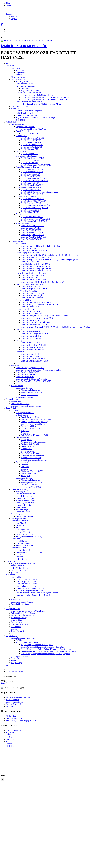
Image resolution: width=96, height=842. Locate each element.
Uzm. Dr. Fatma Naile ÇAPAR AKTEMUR (33, 381)
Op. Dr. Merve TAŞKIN (30, 174)
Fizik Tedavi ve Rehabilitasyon (28, 291)
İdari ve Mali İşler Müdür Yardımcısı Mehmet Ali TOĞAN (44, 99)
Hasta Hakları (16, 620)
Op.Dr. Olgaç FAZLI (29, 133)
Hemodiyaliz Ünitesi (24, 491)
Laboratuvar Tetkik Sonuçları (22, 602)
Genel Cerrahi (21, 136)
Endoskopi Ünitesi (23, 512)
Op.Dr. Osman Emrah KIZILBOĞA (35, 205)
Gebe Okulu (21, 507)
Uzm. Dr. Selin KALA (30, 307)
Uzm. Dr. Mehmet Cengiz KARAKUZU (37, 318)
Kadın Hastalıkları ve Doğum (27, 167)
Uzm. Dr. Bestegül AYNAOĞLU (34, 325)
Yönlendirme (11, 575)
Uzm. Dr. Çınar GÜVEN (31, 228)
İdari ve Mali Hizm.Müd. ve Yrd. (29, 93)
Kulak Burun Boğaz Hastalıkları (29, 187)
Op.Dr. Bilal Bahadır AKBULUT (34, 129)
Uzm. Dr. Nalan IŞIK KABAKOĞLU (36, 302)
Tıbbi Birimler (11, 408)
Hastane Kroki (16, 622)
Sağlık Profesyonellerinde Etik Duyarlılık (37, 645)
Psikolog (19, 557)
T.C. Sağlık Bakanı (23, 81)
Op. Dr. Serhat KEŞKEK (31, 210)
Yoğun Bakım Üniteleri (25, 498)
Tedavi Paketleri (17, 566)
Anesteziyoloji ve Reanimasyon (33, 442)
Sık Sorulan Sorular (18, 618)
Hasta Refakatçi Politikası (26, 586)
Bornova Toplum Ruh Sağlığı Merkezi (26, 406)
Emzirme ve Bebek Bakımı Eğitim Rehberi (33, 595)
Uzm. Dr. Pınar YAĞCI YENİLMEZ (35, 322)
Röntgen (24, 464)
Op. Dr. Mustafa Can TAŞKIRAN (34, 208)
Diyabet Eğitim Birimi (25, 505)
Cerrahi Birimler (17, 124)
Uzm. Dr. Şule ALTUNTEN (32, 226)
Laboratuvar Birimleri (24, 388)
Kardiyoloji (20, 329)
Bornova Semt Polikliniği (21, 404)
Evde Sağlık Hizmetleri (25, 503)
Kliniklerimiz (16, 410)
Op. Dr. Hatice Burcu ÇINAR (33, 169)
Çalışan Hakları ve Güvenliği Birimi (30, 552)
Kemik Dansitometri (29, 473)
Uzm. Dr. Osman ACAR (26, 374)
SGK (8, 741)
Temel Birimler (17, 386)
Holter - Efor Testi (23, 532)
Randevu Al (15, 599)
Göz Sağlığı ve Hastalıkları (26, 156)
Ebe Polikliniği (22, 509)
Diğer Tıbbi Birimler (19, 548)
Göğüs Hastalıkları (23, 300)
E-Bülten (19, 640)
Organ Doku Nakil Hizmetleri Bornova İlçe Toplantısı (42, 647)
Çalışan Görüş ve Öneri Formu (23, 613)
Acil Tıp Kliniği (17, 365)
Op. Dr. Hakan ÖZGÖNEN (32, 172)
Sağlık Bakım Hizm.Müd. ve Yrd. (29, 102)
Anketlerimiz (16, 627)
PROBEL (10, 746)
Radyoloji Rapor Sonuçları (21, 604)
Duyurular (15, 606)
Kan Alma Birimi (23, 523)
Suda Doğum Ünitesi (24, 496)
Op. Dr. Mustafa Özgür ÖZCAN (34, 178)
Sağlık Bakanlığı (12, 732)
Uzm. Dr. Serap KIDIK (30, 354)
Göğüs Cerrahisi (27, 451)
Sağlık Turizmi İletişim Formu (23, 615)
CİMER (9, 735)
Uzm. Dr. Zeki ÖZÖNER (31, 343)
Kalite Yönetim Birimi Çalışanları (29, 111)
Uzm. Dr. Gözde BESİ (25, 377)
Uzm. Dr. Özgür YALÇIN (31, 239)
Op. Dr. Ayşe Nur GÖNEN (32, 145)
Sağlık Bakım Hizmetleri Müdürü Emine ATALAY (41, 104)
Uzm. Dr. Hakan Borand (30, 286)
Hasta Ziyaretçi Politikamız (26, 584)
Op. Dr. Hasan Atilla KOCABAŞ (34, 201)
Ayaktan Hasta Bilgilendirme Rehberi (31, 588)
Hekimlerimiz (11, 122)
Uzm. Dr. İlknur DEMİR (31, 311)
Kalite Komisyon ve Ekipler (27, 113)
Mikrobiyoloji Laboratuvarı (31, 392)
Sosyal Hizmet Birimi (24, 550)
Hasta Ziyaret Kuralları (20, 624)
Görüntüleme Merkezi (24, 397)
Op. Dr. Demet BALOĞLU (32, 185)
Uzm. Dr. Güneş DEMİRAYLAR (34, 361)
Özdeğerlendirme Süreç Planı (27, 115)
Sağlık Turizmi (12, 561)
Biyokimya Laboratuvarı (30, 390)
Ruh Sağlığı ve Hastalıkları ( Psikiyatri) (36, 435)
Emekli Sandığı (12, 739)
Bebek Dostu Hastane (24, 516)
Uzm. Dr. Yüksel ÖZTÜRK (32, 232)
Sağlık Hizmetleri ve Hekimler (23, 563)
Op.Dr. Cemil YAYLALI (31, 142)
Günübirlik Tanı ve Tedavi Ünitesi (29, 487)
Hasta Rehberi (16, 577)
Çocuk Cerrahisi (22, 131)
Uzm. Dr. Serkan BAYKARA (33, 358)
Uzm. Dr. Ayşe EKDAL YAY (33, 320)
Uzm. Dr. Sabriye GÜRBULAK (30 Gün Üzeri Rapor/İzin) (44, 316)
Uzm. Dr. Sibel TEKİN (30, 277)
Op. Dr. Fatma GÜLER (30, 160)
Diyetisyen (20, 554)
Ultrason (24, 469)
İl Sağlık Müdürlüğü (14, 730)
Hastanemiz (15, 68)
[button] (9, 14)
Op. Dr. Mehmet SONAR (31, 203)
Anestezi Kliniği (22, 223)
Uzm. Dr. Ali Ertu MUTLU (32, 298)
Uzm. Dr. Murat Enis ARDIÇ (27, 372)
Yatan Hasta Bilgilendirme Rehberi (30, 590)
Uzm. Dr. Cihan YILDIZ (31, 356)
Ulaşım (14, 629)
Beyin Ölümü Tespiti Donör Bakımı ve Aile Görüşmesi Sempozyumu (48, 651)
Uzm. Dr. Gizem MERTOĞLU (33, 280)
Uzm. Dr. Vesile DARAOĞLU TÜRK (31, 379)
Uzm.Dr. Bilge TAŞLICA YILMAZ (35, 264)
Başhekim (25, 88)
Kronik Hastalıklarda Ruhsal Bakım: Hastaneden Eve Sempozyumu (47, 649)
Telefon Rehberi (17, 631)
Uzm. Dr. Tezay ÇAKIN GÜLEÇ (34, 345)
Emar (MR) (25, 467)
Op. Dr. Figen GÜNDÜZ (31, 140)
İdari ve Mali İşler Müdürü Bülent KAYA (37, 95)
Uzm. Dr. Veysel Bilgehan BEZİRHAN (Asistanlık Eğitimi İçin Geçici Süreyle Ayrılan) (55, 327)
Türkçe (9, 3)
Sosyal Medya (16, 663)
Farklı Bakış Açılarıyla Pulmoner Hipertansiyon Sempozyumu (45, 654)
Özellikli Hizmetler (18, 489)
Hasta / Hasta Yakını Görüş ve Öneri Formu (28, 611)
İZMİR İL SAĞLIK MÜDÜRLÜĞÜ (24, 46)
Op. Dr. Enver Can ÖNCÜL (32, 194)
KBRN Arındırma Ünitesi (26, 500)
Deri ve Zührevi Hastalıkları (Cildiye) (31, 273)
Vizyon (19, 75)
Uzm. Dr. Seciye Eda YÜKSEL (33, 275)
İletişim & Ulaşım (13, 609)
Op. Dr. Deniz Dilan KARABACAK (36, 165)
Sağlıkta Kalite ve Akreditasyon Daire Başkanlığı (35, 117)
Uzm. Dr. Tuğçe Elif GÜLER (32, 235)
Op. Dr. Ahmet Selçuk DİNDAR (34, 221)
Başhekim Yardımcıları (30, 90)
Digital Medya (11, 636)
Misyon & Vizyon (18, 77)
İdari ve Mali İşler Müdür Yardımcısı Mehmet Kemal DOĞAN (45, 97)
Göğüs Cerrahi (22, 151)
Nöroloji (19, 340)
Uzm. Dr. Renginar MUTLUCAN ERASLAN (39, 304)
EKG (18, 527)
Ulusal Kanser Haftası (14, 671)
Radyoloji (20, 352)
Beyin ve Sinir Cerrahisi (25, 127)
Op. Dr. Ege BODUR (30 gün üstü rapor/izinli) (39, 192)
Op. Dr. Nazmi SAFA (29, 154)
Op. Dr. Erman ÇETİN (30, 149)
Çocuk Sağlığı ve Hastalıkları (27, 253)
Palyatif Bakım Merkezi (25, 494)
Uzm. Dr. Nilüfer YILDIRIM (32, 349)
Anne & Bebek (17, 514)
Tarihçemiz (20, 70)
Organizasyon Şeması (19, 106)
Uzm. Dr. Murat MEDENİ (31, 313)
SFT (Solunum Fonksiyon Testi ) (29, 536)
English (9, 5)
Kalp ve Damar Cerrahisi (31, 458)
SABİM (9, 737)
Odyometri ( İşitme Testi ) (26, 534)
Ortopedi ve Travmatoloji (26, 196)
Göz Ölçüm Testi (23, 530)
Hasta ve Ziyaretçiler (19, 570)
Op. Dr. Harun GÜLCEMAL (32, 138)
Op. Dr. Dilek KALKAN (31, 190)
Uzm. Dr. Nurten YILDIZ (31, 336)
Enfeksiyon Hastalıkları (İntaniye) (29, 284)
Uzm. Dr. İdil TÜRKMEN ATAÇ (34, 250)
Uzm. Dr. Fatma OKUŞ (30, 331)
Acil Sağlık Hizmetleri (25, 413)
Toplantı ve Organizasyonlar (27, 642)
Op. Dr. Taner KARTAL (31, 176)
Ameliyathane (26, 440)
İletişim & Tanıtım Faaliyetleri (22, 638)
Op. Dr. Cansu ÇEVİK (30, 183)
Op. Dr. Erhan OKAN (30, 212)
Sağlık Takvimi (22, 656)
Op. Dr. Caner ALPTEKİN (32, 217)
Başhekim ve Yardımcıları (26, 86)
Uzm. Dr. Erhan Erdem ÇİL (32, 295)
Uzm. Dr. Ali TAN (28, 248)
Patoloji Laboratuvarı (29, 395)
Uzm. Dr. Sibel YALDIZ (31, 262)
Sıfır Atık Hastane (23, 543)
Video (13, 660)
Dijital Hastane (22, 541)
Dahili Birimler (17, 241)
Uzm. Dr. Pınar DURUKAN (32, 293)
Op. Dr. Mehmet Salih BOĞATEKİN (36, 219)
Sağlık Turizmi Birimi (19, 568)
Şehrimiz (14, 572)
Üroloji (19, 214)
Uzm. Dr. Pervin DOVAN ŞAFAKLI (36, 271)
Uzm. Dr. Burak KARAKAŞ (32, 347)
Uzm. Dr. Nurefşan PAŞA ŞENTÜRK (36, 268)
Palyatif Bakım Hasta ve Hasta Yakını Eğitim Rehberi (37, 593)
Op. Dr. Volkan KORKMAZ (32, 199)
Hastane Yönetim (18, 79)
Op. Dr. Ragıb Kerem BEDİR (33, 158)
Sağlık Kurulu (21, 559)
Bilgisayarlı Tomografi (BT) (32, 471)
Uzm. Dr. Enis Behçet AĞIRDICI (34, 334)
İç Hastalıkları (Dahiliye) (26, 309)
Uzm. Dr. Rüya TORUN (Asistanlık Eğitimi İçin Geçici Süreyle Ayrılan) (49, 259)
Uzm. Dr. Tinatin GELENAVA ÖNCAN (37, 257)
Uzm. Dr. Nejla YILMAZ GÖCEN (35, 289)
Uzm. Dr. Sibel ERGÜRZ (31, 230)
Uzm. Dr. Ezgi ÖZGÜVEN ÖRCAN (36, 266)
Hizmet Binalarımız (13, 399)
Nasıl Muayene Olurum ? (26, 581)
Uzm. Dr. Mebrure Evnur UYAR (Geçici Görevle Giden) (38, 370)
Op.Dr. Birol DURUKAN (31, 147)
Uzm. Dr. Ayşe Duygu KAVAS (33, 237)
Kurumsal (10, 66)
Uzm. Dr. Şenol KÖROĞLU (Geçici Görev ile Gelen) (42, 282)
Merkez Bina (16, 401)
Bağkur (9, 744)
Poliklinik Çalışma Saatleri (26, 579)
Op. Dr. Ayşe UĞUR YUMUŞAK (34, 181)
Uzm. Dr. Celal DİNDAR (31, 338)
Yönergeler (20, 120)
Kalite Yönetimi (17, 108)
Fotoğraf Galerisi (17, 658)
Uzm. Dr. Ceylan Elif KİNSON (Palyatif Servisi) (40, 246)
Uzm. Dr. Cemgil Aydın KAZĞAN (30, 368)
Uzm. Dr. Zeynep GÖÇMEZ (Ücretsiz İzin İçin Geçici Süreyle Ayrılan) (49, 255)
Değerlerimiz (21, 72)
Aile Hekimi (21, 244)
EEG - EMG (21, 525)
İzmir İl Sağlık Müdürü (25, 84)
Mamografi (25, 476)
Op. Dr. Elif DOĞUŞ (29, 163)
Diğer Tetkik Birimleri (19, 521)
